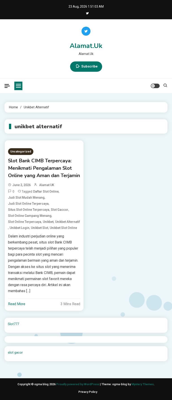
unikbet (48, 222)
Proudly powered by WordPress (78, 384)
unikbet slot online (63, 228)
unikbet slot (39, 228)
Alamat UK (46, 185)
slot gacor (15, 352)
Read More (16, 304)
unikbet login (19, 228)
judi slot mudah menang (26, 197)
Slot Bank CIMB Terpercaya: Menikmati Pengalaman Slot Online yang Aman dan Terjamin (44, 168)
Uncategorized (20, 151)
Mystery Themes (142, 384)
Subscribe (89, 66)
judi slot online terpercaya (28, 203)
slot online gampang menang (30, 215)
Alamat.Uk (86, 45)
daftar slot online (46, 191)
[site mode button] (155, 86)
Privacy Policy (87, 391)
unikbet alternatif (67, 222)
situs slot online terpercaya (28, 209)
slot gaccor (59, 209)
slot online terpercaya (24, 222)
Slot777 (13, 324)
